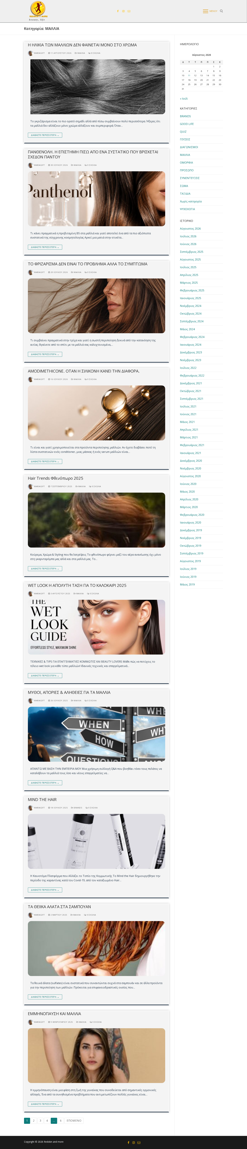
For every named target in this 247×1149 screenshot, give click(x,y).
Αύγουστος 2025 (190, 259)
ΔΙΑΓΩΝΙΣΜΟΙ (189, 147)
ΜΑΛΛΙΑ (81, 53)
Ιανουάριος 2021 (190, 453)
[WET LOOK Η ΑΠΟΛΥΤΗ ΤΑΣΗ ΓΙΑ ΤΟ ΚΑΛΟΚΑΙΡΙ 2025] (96, 627)
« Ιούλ (184, 98)
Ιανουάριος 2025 (190, 298)
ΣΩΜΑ (184, 186)
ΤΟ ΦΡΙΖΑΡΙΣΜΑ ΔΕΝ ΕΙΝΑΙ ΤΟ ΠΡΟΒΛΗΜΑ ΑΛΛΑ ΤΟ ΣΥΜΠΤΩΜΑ (87, 263)
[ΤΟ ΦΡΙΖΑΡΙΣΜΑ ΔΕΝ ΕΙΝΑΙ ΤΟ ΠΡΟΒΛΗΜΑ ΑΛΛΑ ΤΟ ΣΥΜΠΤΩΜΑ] (96, 305)
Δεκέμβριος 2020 (191, 461)
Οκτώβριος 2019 (190, 546)
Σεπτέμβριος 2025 (191, 252)
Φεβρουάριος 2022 (192, 375)
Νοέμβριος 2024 (190, 306)
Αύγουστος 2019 (190, 561)
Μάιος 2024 (187, 329)
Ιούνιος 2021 (188, 414)
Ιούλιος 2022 (188, 368)
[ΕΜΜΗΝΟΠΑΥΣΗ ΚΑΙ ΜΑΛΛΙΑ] (96, 1055)
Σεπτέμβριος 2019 (191, 553)
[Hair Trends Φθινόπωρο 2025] (96, 520)
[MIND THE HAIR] (96, 841)
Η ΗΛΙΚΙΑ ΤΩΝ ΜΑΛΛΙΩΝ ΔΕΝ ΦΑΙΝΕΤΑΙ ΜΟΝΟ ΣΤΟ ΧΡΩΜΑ (82, 44)
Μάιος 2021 (187, 422)
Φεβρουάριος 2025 (192, 290)
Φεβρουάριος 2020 (192, 515)
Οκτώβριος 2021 (190, 391)
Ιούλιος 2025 (188, 267)
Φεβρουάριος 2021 (192, 445)
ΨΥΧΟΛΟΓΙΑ (187, 209)
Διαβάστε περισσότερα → (45, 135)
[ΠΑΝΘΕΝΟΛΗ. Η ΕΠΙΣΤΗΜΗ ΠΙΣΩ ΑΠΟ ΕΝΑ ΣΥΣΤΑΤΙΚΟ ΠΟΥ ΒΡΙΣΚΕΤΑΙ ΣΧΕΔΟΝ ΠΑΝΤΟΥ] (96, 198)
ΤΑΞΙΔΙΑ (185, 194)
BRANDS (77, 807)
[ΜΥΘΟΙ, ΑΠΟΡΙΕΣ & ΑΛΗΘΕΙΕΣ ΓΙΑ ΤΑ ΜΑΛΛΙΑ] (96, 734)
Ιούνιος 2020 (188, 484)
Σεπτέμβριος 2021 (191, 399)
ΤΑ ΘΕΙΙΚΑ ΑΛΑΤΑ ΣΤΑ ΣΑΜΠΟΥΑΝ (59, 906)
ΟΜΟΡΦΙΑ (186, 162)
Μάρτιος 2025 (189, 283)
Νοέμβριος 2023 (190, 360)
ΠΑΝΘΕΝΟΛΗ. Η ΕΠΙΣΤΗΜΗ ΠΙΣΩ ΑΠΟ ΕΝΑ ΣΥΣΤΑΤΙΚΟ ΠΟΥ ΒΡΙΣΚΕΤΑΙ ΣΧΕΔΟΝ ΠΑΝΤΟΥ (93, 154)
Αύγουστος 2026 (190, 228)
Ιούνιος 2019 (188, 577)
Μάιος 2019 (187, 584)
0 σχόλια (95, 53)
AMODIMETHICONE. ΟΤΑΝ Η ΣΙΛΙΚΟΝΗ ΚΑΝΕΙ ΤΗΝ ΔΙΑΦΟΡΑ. (84, 370)
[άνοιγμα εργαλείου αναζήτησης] (221, 11)
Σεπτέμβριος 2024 (191, 321)
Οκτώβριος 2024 (190, 313)
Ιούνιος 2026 (188, 244)
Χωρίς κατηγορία (191, 201)
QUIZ (183, 132)
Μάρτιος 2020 (189, 507)
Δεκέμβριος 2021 (191, 383)
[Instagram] (123, 11)
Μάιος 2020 (187, 491)
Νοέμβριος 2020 (190, 468)
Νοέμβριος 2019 (190, 538)
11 (189, 75)
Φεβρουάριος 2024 (192, 337)
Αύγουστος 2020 (190, 476)
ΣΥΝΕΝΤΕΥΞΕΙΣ (190, 178)
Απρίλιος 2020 (189, 499)
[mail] (129, 11)
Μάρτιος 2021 (189, 437)
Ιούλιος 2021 (188, 406)
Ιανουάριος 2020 (190, 522)
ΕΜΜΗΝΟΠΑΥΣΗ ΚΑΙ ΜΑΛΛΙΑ (54, 1013)
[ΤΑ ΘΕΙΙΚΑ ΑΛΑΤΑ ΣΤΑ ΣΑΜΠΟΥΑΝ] (96, 948)
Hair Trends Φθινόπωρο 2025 (55, 478)
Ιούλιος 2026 (188, 236)
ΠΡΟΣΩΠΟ (187, 170)
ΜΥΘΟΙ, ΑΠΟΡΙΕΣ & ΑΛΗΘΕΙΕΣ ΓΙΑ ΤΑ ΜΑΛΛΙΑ (69, 692)
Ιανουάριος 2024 (190, 344)
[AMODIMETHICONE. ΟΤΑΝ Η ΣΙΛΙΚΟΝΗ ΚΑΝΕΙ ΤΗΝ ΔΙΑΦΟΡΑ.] (96, 412)
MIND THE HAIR (42, 799)
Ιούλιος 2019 (188, 569)
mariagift (39, 53)
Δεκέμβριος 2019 (191, 530)
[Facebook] (118, 11)
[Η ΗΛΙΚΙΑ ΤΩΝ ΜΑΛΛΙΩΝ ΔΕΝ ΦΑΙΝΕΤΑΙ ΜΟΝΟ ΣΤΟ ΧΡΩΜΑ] (96, 86)
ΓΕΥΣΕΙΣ (185, 139)
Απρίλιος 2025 (189, 275)
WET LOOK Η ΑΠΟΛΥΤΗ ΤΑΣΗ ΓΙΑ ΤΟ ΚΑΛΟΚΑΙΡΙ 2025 (77, 585)
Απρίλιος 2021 (189, 429)
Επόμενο (74, 1120)
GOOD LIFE (187, 124)
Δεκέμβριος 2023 (191, 352)
